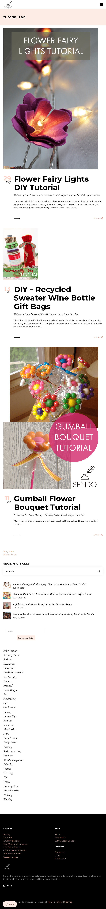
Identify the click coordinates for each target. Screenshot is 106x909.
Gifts (42, 314)
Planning (7, 747)
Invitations (8, 725)
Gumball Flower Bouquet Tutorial (47, 503)
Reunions (8, 755)
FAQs (57, 834)
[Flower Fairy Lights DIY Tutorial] (50, 98)
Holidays (50, 314)
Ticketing (8, 773)
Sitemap (68, 902)
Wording (7, 799)
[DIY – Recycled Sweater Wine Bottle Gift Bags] (20, 254)
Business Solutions (12, 853)
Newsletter (60, 858)
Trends (6, 781)
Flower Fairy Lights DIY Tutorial (51, 183)
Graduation (9, 707)
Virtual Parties (11, 790)
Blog (57, 855)
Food (5, 694)
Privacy (59, 902)
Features (7, 837)
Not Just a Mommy (34, 514)
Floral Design (83, 195)
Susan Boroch (31, 314)
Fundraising (9, 698)
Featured (71, 195)
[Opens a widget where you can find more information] (10, 904)
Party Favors (10, 738)
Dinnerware (9, 668)
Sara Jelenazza (31, 195)
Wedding (7, 795)
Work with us (9, 554)
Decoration (46, 195)
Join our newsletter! (26, 638)
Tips (5, 777)
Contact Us (60, 837)
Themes (7, 768)
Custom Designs (11, 857)
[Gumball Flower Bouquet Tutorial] (50, 418)
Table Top (8, 764)
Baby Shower (10, 650)
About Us (59, 852)
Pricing (6, 834)
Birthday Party (52, 514)
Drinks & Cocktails (13, 672)
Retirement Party (12, 751)
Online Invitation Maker (14, 850)
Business (7, 659)
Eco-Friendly (59, 195)
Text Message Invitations (15, 844)
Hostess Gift (62, 314)
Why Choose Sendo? (65, 841)
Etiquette (8, 681)
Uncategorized (10, 786)
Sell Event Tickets (11, 847)
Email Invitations (11, 841)
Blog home (8, 551)
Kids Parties (9, 729)
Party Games (10, 742)
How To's (95, 195)
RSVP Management (13, 760)
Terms (50, 902)
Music (6, 733)
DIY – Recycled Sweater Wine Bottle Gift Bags (54, 298)
